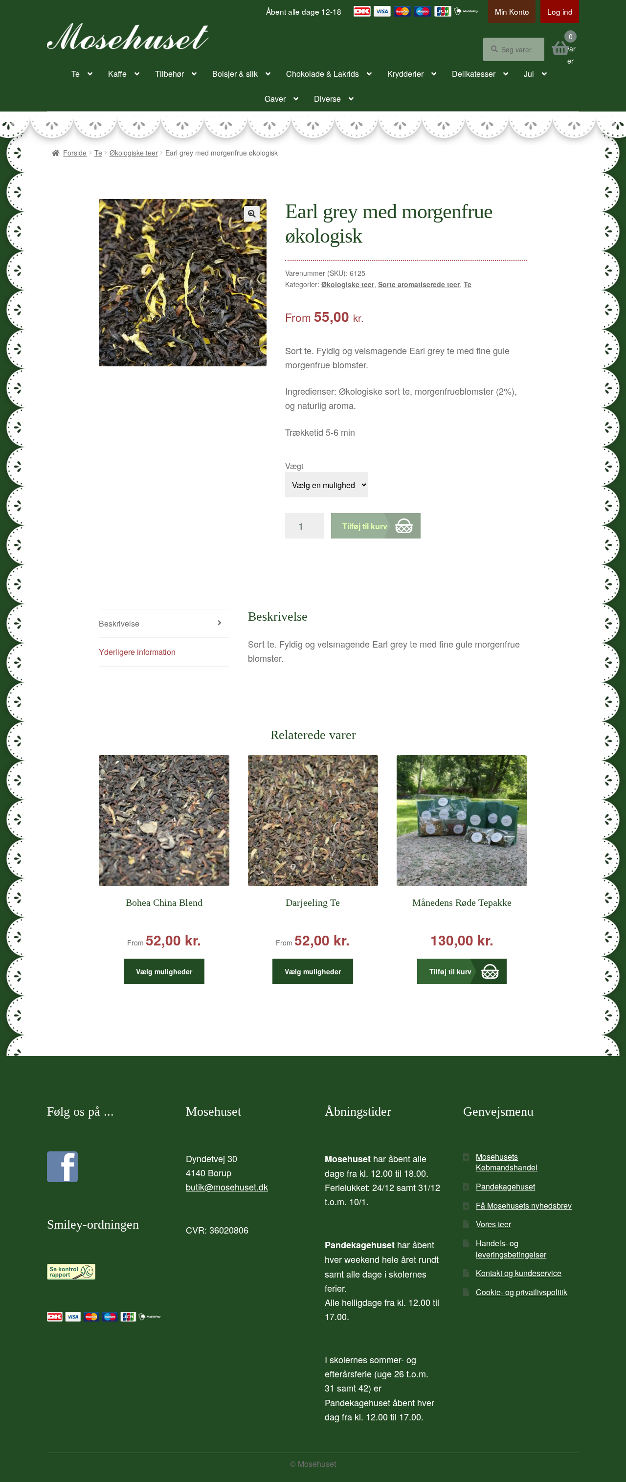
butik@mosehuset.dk (227, 1186)
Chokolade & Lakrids (322, 73)
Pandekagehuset (505, 1186)
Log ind (560, 11)
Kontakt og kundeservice (518, 1273)
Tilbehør (169, 73)
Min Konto (512, 11)
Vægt (294, 466)
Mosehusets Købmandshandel (506, 1162)
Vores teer (493, 1224)
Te (75, 73)
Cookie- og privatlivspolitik (521, 1292)
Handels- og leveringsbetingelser (511, 1248)
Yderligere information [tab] (137, 651)
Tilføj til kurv (364, 526)
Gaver (275, 98)
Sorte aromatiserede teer (419, 284)
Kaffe (117, 73)
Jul (529, 73)
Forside (75, 152)
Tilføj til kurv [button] (450, 971)
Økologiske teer (134, 152)
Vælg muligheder (164, 971)
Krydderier (405, 73)
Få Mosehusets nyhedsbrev (524, 1205)
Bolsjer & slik (235, 73)
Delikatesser (473, 73)
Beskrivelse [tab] (119, 623)
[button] (252, 214)
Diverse (327, 98)
